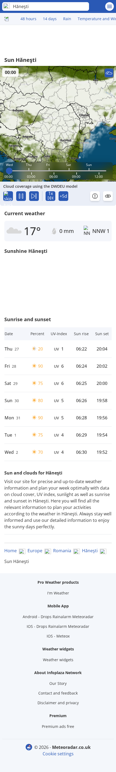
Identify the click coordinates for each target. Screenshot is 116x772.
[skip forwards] (34, 196)
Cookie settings (58, 754)
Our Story (58, 683)
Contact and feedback (58, 693)
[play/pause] (21, 196)
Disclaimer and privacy (58, 702)
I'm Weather (58, 593)
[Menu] (109, 6)
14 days (50, 18)
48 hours (28, 18)
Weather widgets (58, 659)
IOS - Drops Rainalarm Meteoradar (58, 626)
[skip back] (8, 196)
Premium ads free (58, 726)
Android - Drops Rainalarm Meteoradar (58, 616)
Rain (67, 18)
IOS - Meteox (58, 636)
